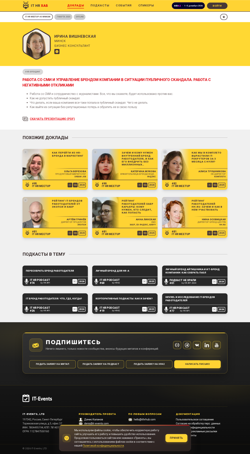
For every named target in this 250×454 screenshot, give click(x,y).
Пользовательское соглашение (195, 419)
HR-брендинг (33, 72)
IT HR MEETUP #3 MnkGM (37, 17)
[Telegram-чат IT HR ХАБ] (187, 345)
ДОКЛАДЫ (75, 5)
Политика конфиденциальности (195, 427)
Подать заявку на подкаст (101, 364)
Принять (176, 437)
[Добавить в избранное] (223, 17)
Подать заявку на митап (52, 364)
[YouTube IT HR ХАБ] (217, 345)
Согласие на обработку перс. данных (198, 423)
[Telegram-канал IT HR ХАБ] (177, 345)
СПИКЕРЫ (146, 5)
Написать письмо (197, 364)
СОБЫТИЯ (124, 5)
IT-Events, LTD (34, 414)
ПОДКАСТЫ (100, 5)
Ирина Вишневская (75, 36)
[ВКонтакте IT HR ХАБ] (197, 345)
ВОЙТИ (217, 5)
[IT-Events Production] (125, 400)
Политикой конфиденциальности (103, 445)
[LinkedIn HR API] (207, 345)
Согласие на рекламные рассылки (196, 431)
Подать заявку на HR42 (149, 364)
